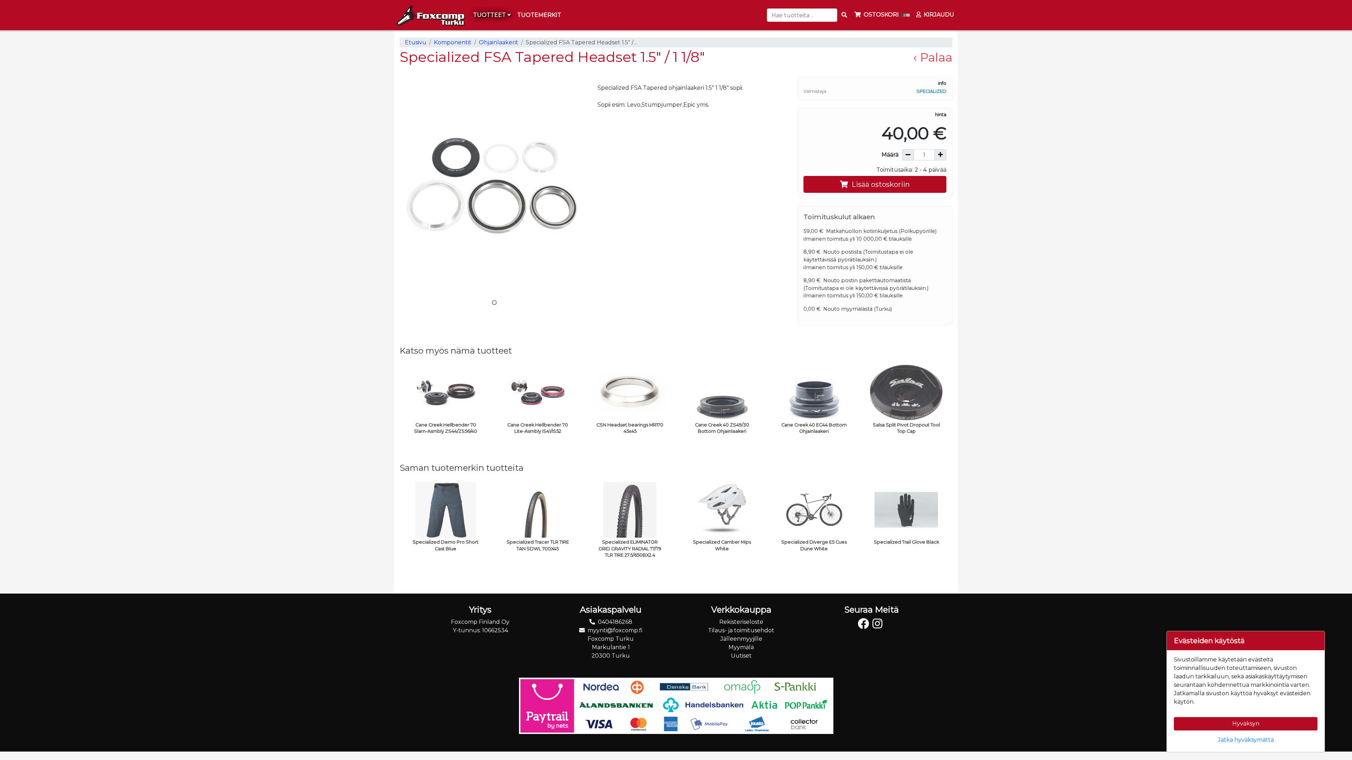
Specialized (931, 91)
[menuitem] (539, 15)
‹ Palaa (932, 57)
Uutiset (741, 655)
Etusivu (415, 42)
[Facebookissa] (865, 625)
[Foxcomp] (429, 15)
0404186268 (615, 622)
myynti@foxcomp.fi (615, 630)
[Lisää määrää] (940, 154)
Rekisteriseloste (741, 622)
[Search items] (844, 15)
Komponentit (452, 42)
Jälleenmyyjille (741, 638)
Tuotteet (490, 15)
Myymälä (741, 647)
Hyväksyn (1245, 723)
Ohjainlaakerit (498, 42)
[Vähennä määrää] (908, 154)
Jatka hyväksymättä (1246, 739)
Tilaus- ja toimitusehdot (741, 630)
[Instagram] (879, 625)
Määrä (890, 154)
